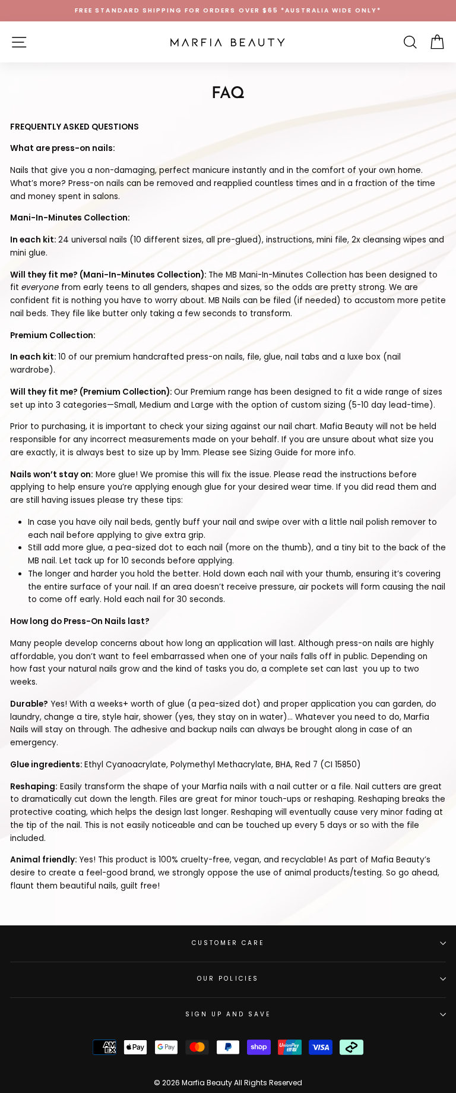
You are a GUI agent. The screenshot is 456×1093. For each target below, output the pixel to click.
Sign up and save (228, 1014)
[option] (228, 10)
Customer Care (228, 942)
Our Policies (228, 978)
